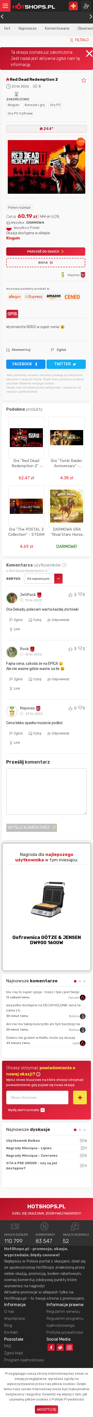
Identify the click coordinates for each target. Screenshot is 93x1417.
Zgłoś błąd (13, 1353)
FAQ (7, 1346)
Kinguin (13, 105)
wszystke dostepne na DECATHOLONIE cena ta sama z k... (43, 1007)
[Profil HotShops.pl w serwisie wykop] (60, 1347)
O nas (9, 1311)
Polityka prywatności (65, 1332)
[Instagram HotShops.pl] (69, 1347)
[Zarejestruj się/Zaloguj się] (86, 5)
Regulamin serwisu (63, 1311)
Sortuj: (13, 578)
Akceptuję (46, 1409)
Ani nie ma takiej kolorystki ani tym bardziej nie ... (44, 1024)
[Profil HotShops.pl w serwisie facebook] (51, 1347)
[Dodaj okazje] (73, 6)
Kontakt (11, 1332)
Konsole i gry (35, 105)
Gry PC (55, 105)
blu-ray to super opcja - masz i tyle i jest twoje (42, 992)
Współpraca (14, 1318)
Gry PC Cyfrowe (20, 113)
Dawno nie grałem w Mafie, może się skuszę (40, 1038)
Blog (8, 1325)
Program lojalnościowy (24, 1360)
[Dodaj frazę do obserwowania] (80, 1097)
